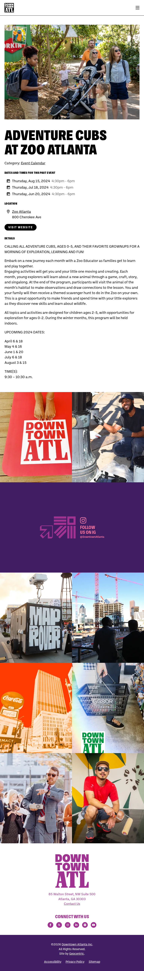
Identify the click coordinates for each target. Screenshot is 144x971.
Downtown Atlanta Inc (77, 944)
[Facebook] (50, 925)
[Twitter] (59, 925)
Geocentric (76, 953)
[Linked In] (76, 925)
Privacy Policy (75, 961)
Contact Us (72, 904)
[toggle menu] (138, 7)
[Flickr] (85, 925)
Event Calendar (33, 163)
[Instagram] (67, 925)
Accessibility (52, 961)
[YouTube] (93, 925)
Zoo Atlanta (21, 211)
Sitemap (94, 961)
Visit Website (20, 227)
